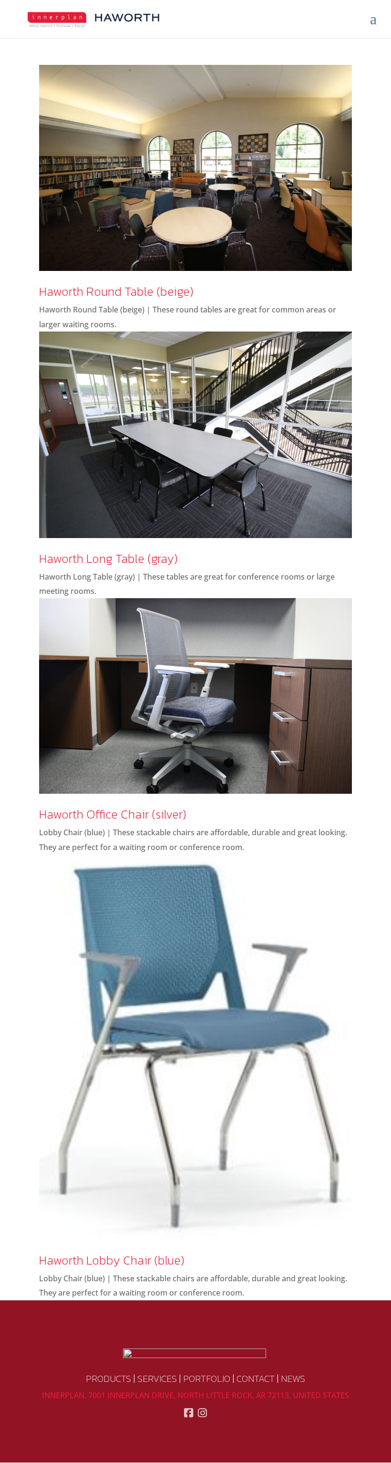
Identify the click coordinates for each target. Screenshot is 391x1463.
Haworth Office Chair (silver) (112, 814)
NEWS (293, 1378)
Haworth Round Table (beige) (116, 291)
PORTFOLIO (206, 1378)
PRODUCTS (108, 1378)
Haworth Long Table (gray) (108, 558)
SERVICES (157, 1378)
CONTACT (256, 1378)
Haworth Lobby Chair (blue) (112, 1260)
